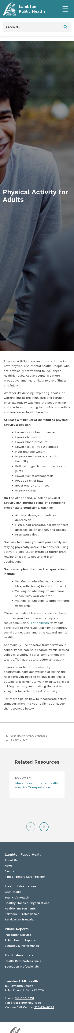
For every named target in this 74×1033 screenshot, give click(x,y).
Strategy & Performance (22, 945)
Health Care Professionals (23, 961)
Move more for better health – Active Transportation (36, 785)
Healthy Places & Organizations (27, 903)
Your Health (13, 892)
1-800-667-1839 (30, 1002)
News (8, 865)
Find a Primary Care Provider (25, 876)
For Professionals (19, 955)
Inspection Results (18, 935)
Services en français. (19, 919)
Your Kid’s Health (17, 897)
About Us (11, 860)
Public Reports (17, 929)
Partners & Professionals (22, 914)
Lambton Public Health (32, 9)
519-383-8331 (24, 998)
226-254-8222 (44, 1007)
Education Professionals (22, 966)
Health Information (20, 886)
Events (9, 871)
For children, (40, 623)
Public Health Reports (20, 940)
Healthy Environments (20, 908)
